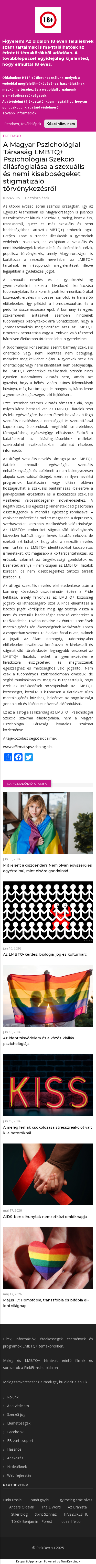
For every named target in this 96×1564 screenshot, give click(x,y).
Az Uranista (77, 1507)
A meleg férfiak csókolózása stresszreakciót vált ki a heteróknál (47, 1130)
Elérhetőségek (18, 1423)
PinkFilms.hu (34, 1367)
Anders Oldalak (21, 1507)
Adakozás (15, 1457)
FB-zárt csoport (20, 1440)
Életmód (12, 136)
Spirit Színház (46, 1514)
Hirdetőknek (17, 1466)
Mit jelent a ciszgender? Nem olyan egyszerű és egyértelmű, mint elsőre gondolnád (47, 868)
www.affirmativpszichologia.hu (28, 746)
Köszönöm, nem (61, 124)
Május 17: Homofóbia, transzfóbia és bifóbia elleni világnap (46, 1303)
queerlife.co (71, 1521)
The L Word (51, 1507)
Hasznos (14, 1449)
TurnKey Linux (70, 1561)
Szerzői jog (16, 1414)
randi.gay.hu (53, 1381)
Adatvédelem (18, 1405)
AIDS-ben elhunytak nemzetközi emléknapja (45, 1216)
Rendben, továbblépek (22, 123)
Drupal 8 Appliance (28, 1561)
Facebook (15, 1431)
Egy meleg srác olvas (75, 1499)
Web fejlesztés (19, 1475)
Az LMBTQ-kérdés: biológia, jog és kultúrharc (45, 954)
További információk (19, 113)
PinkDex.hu (45, 1547)
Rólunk (12, 1397)
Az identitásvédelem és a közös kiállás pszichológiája (38, 1041)
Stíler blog (19, 1514)
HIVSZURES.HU (76, 1514)
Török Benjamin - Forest (31, 1521)
